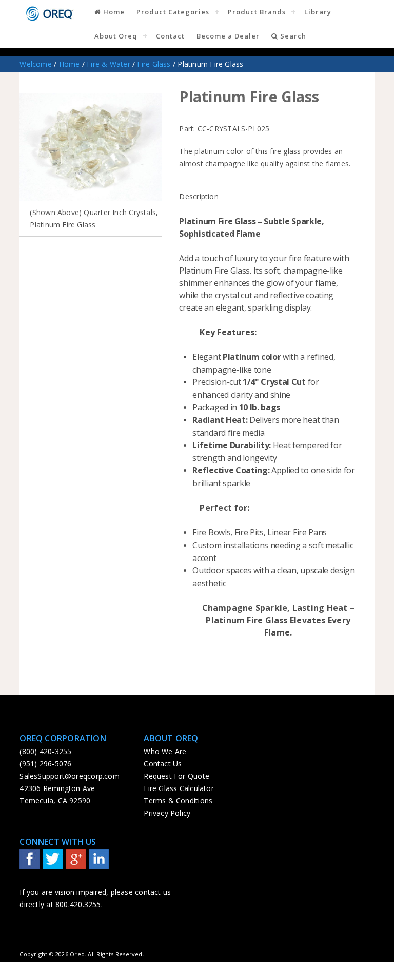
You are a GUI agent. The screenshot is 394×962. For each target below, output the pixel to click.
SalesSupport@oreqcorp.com (69, 776)
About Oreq (115, 36)
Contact (170, 36)
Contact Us (163, 763)
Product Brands (257, 11)
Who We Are (165, 751)
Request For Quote (176, 776)
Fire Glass (153, 64)
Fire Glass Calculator (179, 788)
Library (317, 11)
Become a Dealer (228, 36)
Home (113, 11)
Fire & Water (108, 64)
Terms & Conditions (178, 800)
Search (292, 36)
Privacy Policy (167, 813)
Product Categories (172, 11)
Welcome (35, 64)
